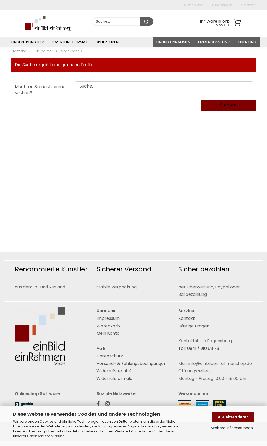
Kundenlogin (221, 5)
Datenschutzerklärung (46, 435)
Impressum (108, 318)
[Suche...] (146, 21)
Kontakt (186, 318)
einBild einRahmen (173, 42)
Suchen (228, 105)
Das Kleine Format (70, 42)
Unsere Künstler (27, 42)
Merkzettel (248, 5)
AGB (100, 348)
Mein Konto (107, 333)
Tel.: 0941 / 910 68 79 (198, 348)
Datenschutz (109, 356)
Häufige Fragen (193, 326)
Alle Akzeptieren (233, 417)
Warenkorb (108, 326)
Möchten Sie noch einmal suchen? (40, 90)
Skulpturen (107, 42)
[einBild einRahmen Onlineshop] (37, 23)
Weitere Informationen (232, 428)
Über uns (247, 42)
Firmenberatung (214, 42)
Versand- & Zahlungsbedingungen (131, 364)
